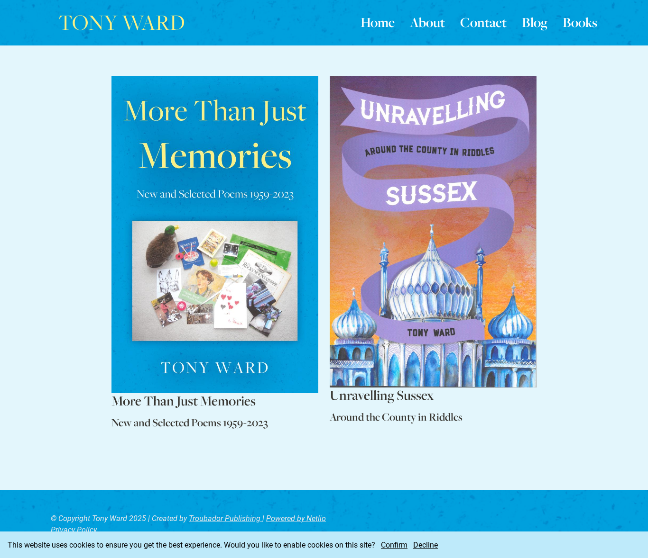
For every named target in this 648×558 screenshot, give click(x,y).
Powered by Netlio (296, 518)
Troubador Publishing (225, 518)
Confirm (394, 544)
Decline (425, 544)
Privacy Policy (74, 529)
